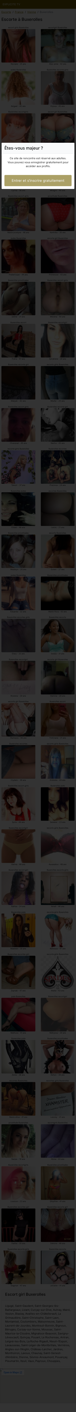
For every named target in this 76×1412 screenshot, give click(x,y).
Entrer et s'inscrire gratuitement (38, 180)
